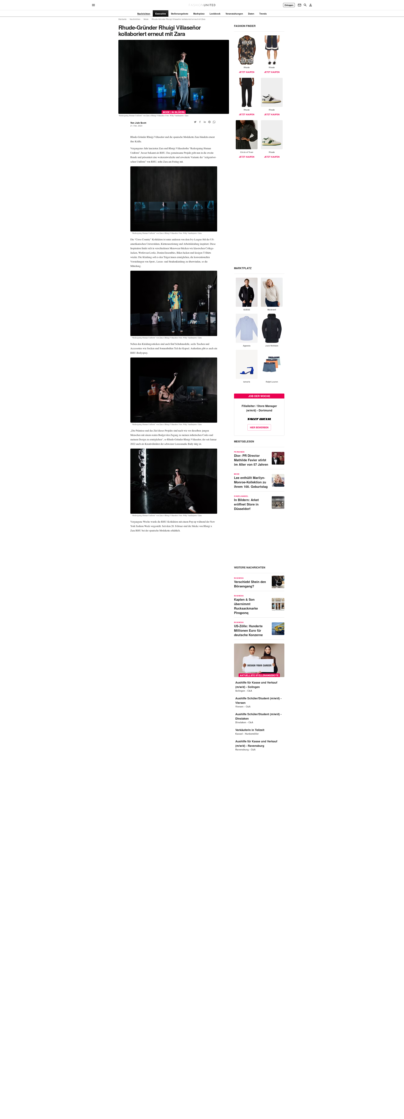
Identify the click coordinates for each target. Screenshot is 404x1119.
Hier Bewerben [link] (259, 427)
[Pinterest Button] (209, 122)
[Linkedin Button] (204, 122)
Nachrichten (135, 19)
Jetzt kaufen (246, 72)
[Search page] (305, 5)
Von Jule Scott (138, 122)
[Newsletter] (299, 5)
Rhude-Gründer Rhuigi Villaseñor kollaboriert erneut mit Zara (178, 19)
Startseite (122, 19)
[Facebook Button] (200, 122)
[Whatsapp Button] (214, 122)
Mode (146, 19)
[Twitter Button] (195, 122)
